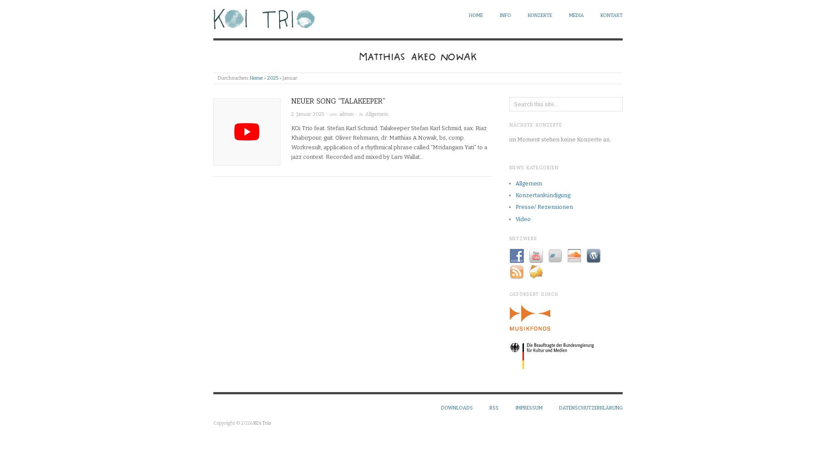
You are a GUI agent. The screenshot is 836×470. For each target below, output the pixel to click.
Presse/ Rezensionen (544, 207)
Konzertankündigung (543, 195)
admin (346, 114)
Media (576, 15)
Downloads (457, 408)
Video (523, 219)
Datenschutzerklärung (591, 408)
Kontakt (611, 15)
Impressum (529, 408)
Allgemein (376, 114)
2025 (272, 78)
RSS (494, 408)
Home (476, 15)
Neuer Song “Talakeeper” (338, 101)
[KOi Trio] (264, 17)
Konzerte (540, 15)
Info (505, 15)
